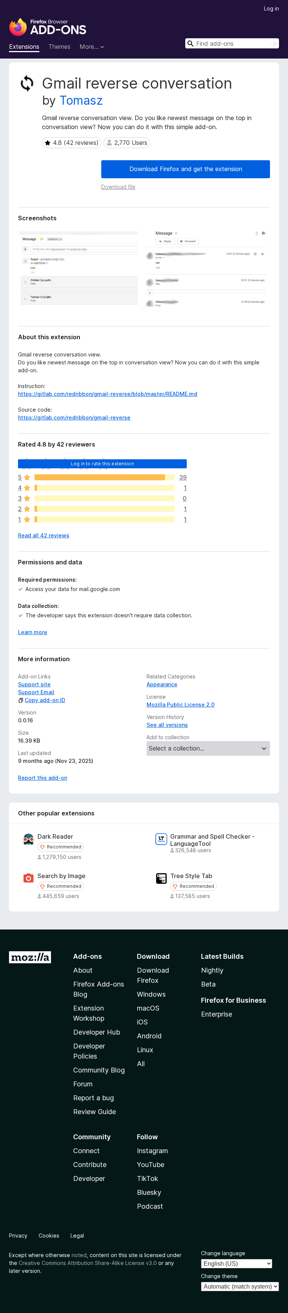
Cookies (49, 1235)
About (83, 970)
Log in (271, 8)
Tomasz (81, 100)
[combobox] (232, 43)
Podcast (150, 1206)
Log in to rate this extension (102, 463)
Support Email (36, 692)
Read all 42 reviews (43, 535)
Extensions (24, 46)
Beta (208, 984)
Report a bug (93, 1098)
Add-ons (87, 956)
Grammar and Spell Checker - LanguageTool (212, 840)
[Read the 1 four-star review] (104, 488)
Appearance (162, 684)
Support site (34, 684)
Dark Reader (55, 836)
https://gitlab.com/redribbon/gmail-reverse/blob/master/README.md (107, 394)
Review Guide (94, 1112)
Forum (83, 1084)
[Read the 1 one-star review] (104, 519)
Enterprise (216, 1014)
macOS (148, 1008)
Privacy (18, 1235)
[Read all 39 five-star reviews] (104, 477)
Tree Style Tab (191, 876)
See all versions (167, 725)
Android (149, 1036)
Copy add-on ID (45, 700)
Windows (151, 994)
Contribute (89, 1165)
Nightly (212, 970)
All (141, 1064)
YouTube (150, 1165)
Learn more (32, 632)
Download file (118, 186)
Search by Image (62, 876)
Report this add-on (42, 778)
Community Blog (99, 1070)
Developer (89, 1178)
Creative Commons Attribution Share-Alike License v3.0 (88, 1263)
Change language (223, 1253)
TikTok (147, 1178)
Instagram (152, 1151)
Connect (86, 1151)
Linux (145, 1050)
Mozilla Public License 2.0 (180, 704)
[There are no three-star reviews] (104, 498)
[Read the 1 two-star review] (104, 509)
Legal (77, 1235)
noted (79, 1255)
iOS (142, 1022)
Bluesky (149, 1192)
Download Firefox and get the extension (185, 169)
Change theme (219, 1276)
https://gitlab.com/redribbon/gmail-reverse (74, 417)
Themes (59, 46)
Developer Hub (96, 1032)
